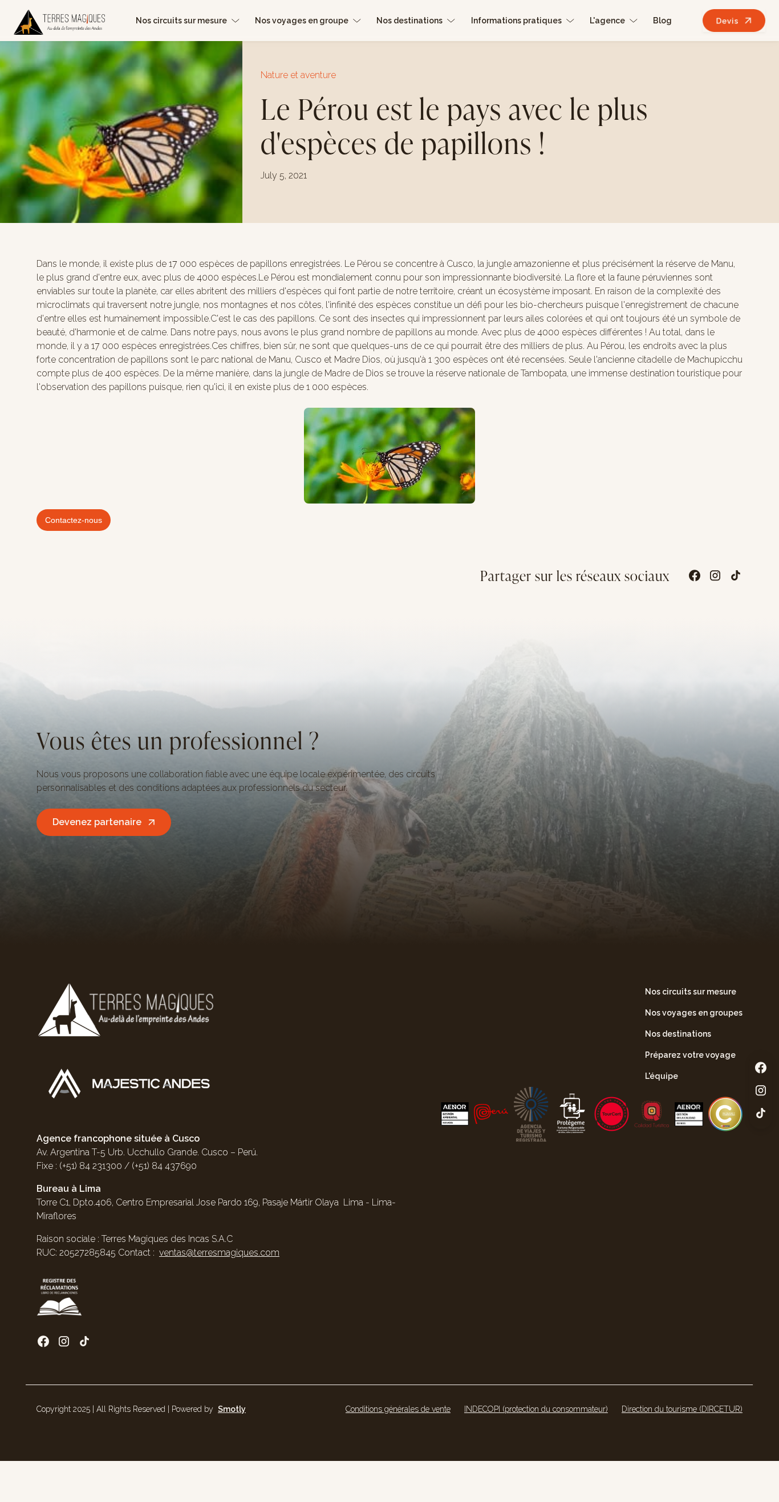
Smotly (232, 1409)
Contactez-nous (73, 520)
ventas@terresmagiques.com (219, 1252)
